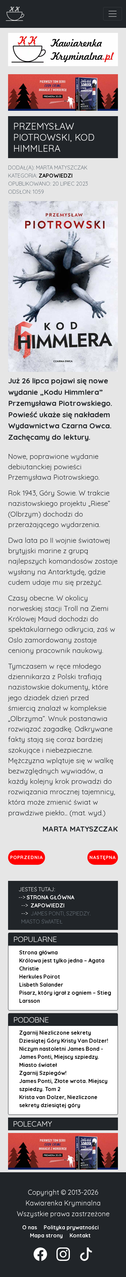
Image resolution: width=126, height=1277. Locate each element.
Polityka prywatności (71, 1227)
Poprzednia (27, 857)
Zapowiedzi (56, 175)
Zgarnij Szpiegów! (43, 1073)
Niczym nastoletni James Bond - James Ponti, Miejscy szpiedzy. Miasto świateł (61, 1056)
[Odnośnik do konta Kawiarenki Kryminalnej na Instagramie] (59, 1253)
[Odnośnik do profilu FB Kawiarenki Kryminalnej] (41, 1253)
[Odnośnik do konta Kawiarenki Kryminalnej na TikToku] (82, 1253)
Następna (103, 857)
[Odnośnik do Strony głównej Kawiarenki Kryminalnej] (15, 13)
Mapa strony (46, 1235)
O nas (29, 1227)
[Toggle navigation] (112, 13)
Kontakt (80, 1235)
